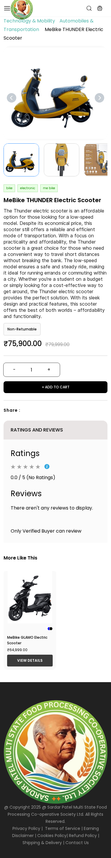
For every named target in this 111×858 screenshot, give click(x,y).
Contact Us (77, 843)
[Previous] (11, 98)
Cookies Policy (52, 835)
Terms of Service (62, 828)
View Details (30, 660)
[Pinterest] (49, 410)
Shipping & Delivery (42, 843)
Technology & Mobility (29, 20)
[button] (100, 8)
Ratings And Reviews (37, 429)
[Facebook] (28, 410)
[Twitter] (39, 410)
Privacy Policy (26, 828)
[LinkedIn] (60, 410)
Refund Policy (83, 835)
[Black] (51, 628)
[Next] (99, 98)
